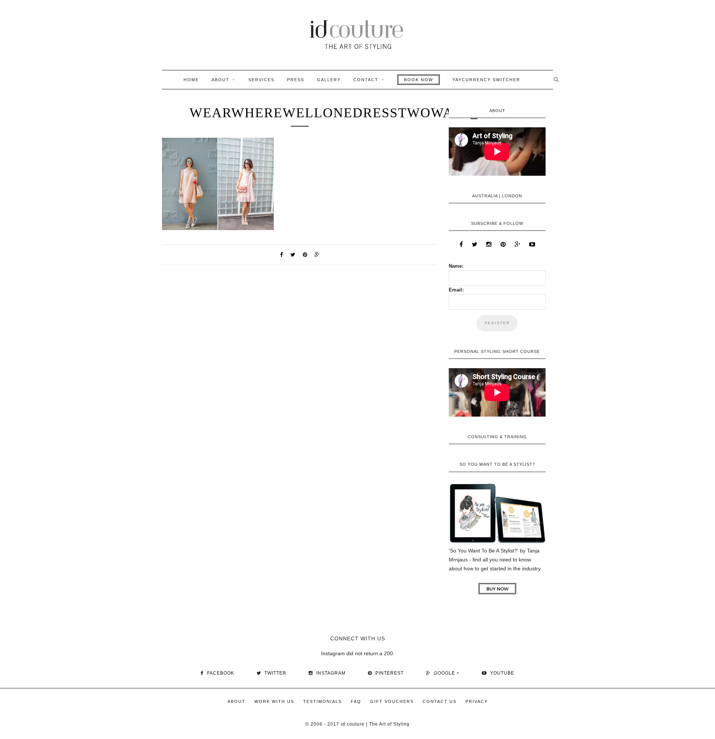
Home (191, 79)
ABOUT (220, 79)
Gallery (329, 79)
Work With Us (274, 701)
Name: (456, 266)
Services (261, 79)
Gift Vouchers (392, 701)
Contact (365, 79)
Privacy (476, 701)
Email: (456, 290)
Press (295, 79)
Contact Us (440, 701)
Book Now (418, 79)
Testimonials (322, 701)
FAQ (356, 701)
